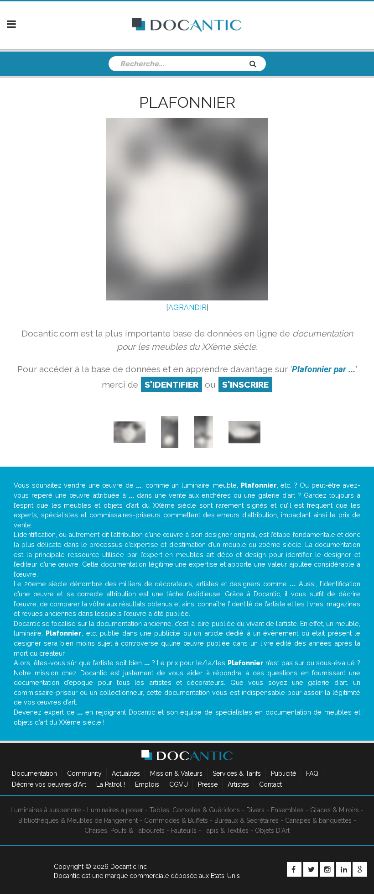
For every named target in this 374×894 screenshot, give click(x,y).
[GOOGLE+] (360, 869)
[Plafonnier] (129, 431)
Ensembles (287, 810)
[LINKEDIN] (343, 869)
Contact (270, 784)
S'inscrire (245, 384)
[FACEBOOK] (294, 869)
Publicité (283, 773)
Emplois (147, 784)
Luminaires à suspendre (45, 810)
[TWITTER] (310, 869)
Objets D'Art (272, 830)
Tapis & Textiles (226, 830)
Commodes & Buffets (176, 820)
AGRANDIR (187, 307)
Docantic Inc (128, 866)
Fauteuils (184, 830)
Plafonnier (187, 102)
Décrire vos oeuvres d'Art (49, 784)
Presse (208, 784)
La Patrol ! (110, 784)
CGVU (178, 784)
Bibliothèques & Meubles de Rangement (78, 820)
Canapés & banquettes (318, 820)
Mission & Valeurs (176, 773)
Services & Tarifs (237, 773)
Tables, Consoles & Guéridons (195, 810)
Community (84, 773)
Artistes (238, 784)
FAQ (312, 773)
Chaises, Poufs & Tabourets (124, 830)
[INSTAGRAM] (327, 869)
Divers (255, 810)
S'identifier (171, 384)
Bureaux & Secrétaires (246, 820)
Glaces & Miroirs (334, 810)
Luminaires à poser (115, 810)
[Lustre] (170, 431)
